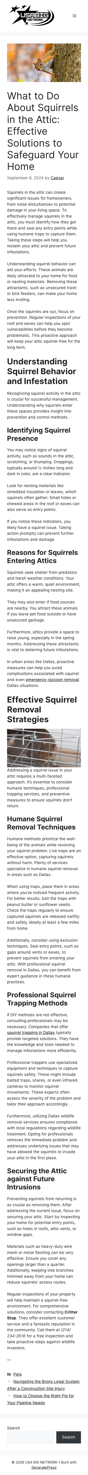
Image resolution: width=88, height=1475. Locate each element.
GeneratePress (44, 1467)
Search (13, 1428)
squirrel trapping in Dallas (31, 1032)
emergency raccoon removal (52, 679)
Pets (17, 1374)
